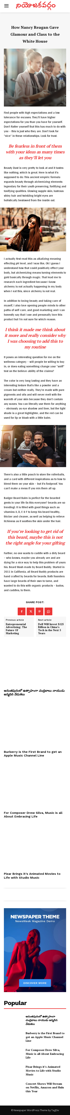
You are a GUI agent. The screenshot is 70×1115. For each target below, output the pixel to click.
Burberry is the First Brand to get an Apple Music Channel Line (33, 753)
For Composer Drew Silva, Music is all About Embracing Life (33, 814)
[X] (30, 611)
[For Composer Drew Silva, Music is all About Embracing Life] (35, 786)
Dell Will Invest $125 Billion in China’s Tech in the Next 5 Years (51, 629)
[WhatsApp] (48, 611)
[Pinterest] (39, 611)
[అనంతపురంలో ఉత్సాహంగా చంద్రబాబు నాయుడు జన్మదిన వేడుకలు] (35, 664)
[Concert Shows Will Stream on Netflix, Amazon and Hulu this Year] (13, 1087)
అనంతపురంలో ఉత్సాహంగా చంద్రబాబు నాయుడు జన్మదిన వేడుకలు (42, 1020)
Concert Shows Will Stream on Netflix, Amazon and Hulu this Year (45, 1087)
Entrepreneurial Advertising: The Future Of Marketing (16, 629)
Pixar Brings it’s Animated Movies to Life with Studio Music (32, 875)
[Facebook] (21, 611)
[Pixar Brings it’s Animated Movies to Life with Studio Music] (35, 847)
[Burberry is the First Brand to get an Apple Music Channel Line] (35, 725)
